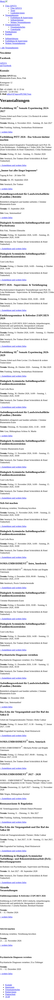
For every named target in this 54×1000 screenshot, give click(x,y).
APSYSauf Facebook (5, 64)
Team (12, 10)
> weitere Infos (6, 132)
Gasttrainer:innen (17, 13)
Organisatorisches (12, 25)
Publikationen (11, 32)
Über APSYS (11, 6)
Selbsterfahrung (16, 20)
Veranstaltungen (11, 15)
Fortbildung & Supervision (21, 18)
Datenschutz (10, 994)
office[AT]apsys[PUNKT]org (19, 94)
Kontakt (8, 34)
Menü (2, 1)
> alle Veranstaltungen (9, 48)
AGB (7, 997)
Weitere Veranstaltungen (20, 22)
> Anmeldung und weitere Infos (13, 165)
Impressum (9, 987)
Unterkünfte (15, 29)
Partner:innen (10, 992)
